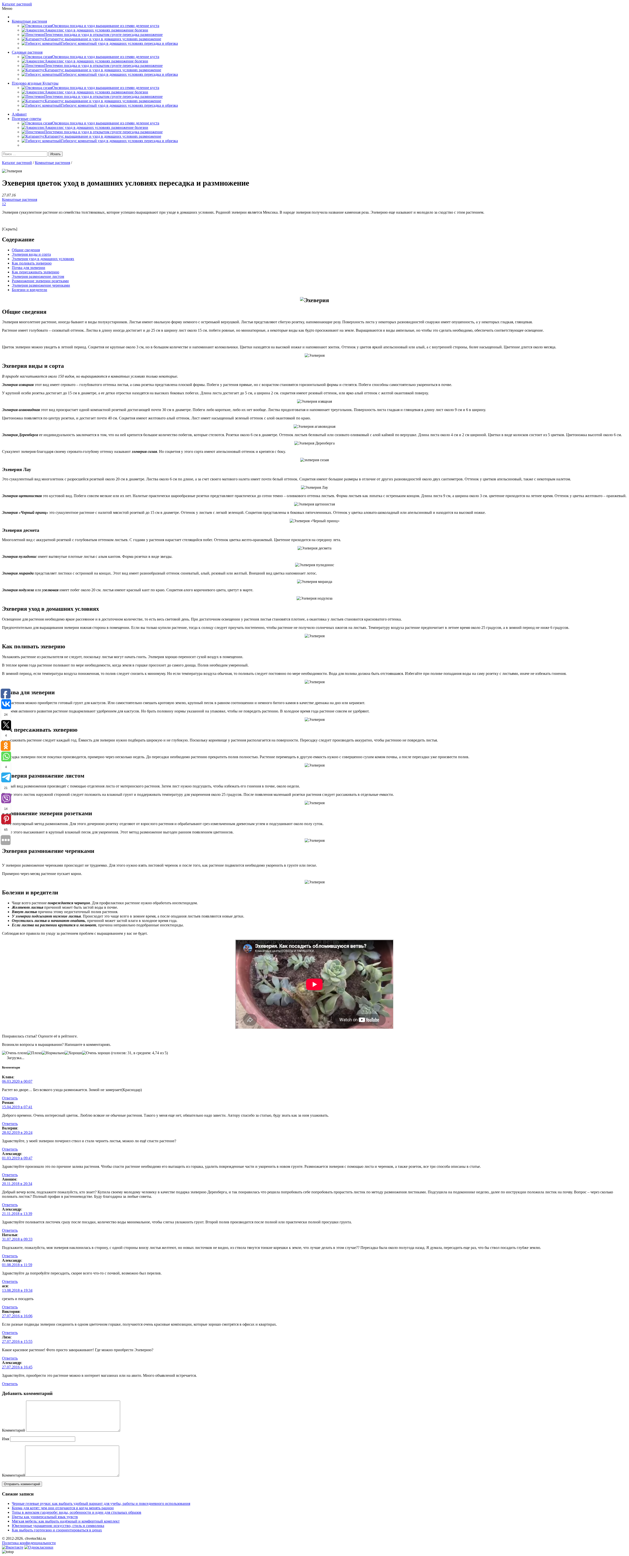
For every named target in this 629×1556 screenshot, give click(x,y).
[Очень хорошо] (96, 1053)
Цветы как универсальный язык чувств (45, 1517)
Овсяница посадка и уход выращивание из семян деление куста (105, 26)
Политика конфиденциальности (29, 1543)
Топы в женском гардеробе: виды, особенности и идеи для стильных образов (76, 1512)
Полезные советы (26, 119)
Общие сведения (26, 250)
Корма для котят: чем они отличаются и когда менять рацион (63, 1508)
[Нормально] (53, 1053)
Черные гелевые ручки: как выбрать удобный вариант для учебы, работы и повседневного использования (101, 1503)
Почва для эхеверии (28, 268)
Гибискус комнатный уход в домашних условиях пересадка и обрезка (119, 43)
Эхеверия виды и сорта (31, 254)
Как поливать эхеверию (32, 263)
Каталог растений (17, 4)
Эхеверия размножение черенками (41, 285)
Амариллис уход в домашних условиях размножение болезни (96, 30)
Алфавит (19, 114)
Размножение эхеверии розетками (40, 281)
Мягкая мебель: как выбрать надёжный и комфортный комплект (66, 1521)
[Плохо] (34, 1053)
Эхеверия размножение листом (38, 276)
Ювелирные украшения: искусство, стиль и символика (58, 1526)
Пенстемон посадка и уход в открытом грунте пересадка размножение (103, 34)
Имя (5, 1439)
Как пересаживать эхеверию (35, 272)
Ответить (10, 1098)
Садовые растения (27, 52)
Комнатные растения (29, 21)
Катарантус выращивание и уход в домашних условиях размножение (103, 39)
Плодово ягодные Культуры (35, 83)
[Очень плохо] (14, 1053)
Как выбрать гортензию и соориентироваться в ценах (57, 1530)
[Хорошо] (73, 1053)
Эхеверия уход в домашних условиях (43, 259)
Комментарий (13, 1430)
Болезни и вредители (29, 290)
